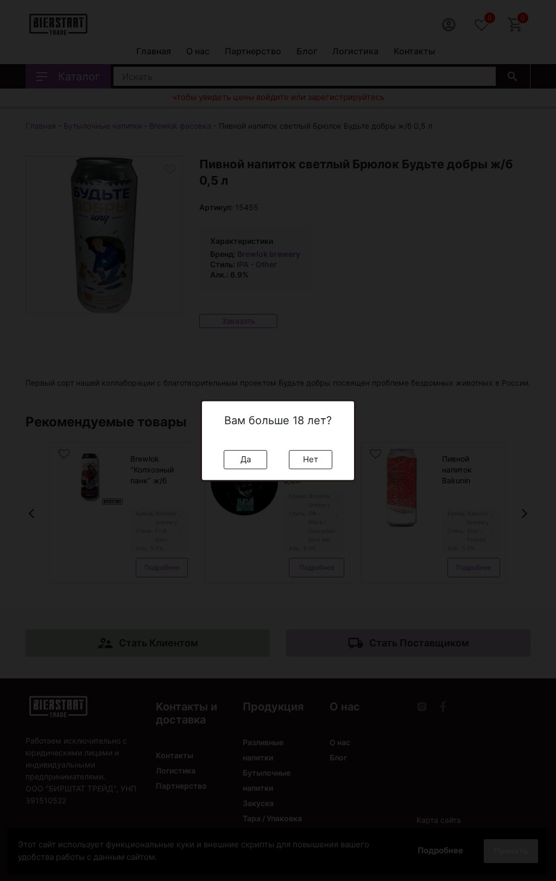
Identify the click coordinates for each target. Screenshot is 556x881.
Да (246, 459)
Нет (310, 459)
